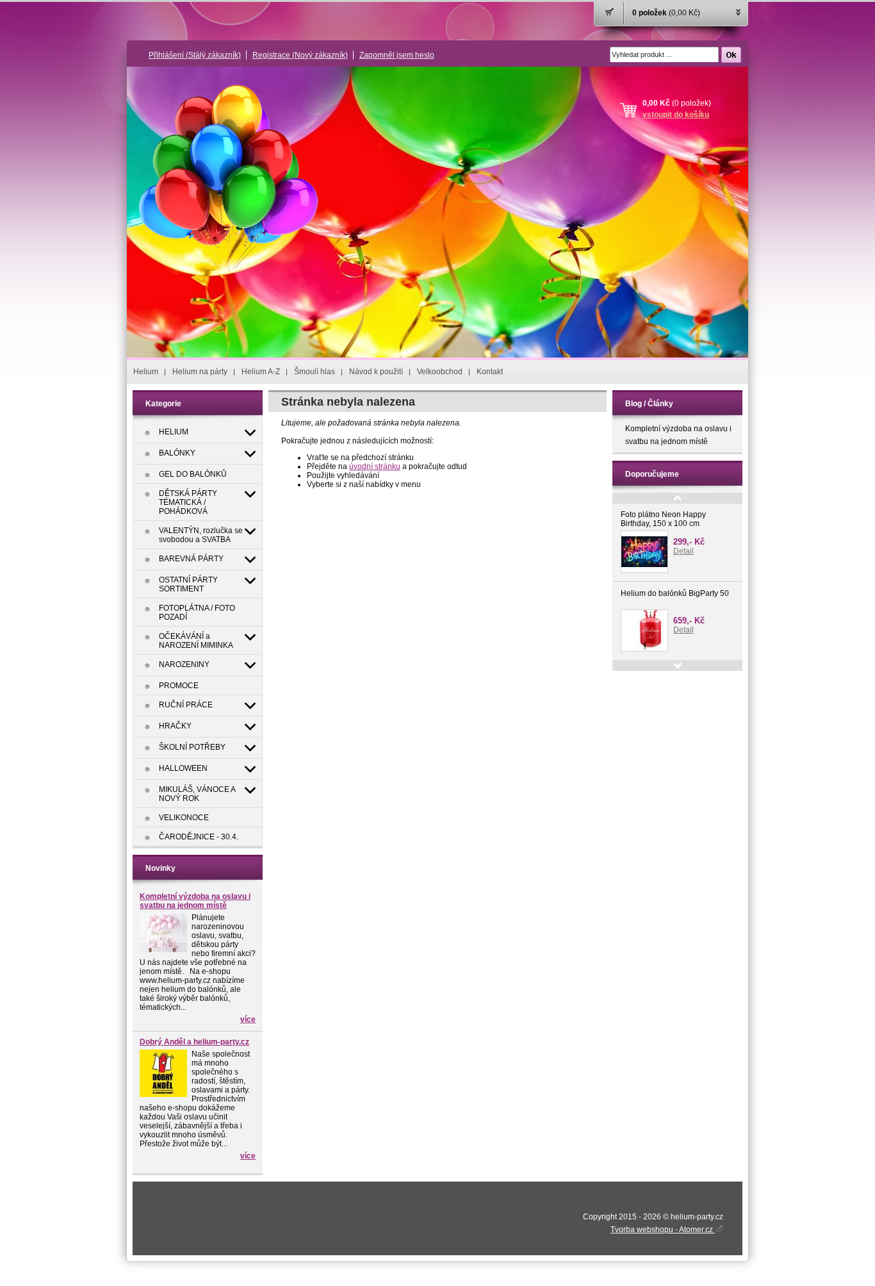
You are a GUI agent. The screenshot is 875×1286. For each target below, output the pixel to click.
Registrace (300, 55)
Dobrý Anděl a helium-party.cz (194, 1041)
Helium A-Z (260, 371)
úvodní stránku (374, 466)
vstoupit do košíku (675, 114)
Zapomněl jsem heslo (396, 55)
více (248, 1019)
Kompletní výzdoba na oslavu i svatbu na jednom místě (195, 901)
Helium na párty (199, 371)
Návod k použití (376, 371)
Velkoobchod (439, 371)
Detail (683, 551)
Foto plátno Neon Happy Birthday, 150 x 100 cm (663, 519)
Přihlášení (195, 55)
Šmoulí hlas (314, 371)
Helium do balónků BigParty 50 (675, 593)
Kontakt (490, 371)
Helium (145, 371)
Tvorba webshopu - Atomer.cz (662, 1229)
